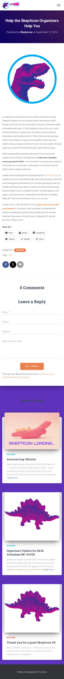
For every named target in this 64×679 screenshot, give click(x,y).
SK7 (11, 255)
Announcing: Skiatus (21, 459)
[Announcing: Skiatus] (32, 431)
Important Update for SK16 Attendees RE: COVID (25, 552)
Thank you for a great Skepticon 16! (31, 642)
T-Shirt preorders (51, 175)
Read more (12, 478)
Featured (20, 250)
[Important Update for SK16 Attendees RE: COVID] (32, 514)
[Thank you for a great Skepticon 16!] (32, 606)
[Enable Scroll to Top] (58, 673)
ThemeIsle (42, 672)
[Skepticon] (11, 5)
